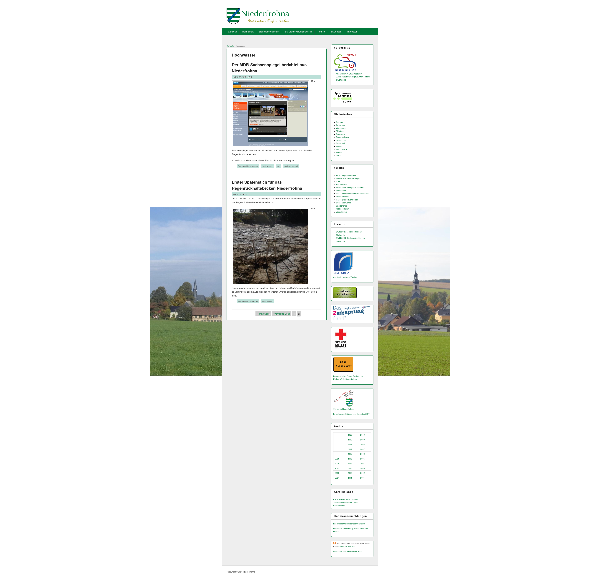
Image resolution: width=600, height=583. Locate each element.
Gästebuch (340, 143)
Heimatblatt (248, 31)
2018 (350, 444)
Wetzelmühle (341, 211)
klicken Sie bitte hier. (346, 546)
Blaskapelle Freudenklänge (348, 178)
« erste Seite (263, 313)
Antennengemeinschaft (346, 175)
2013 (350, 468)
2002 (362, 473)
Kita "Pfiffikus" (342, 149)
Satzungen (336, 31)
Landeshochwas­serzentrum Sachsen (349, 523)
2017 (350, 449)
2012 (350, 473)
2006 (362, 453)
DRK (338, 181)
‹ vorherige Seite (281, 313)
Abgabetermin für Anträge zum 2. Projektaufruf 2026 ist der (353, 76)
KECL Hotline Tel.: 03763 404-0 (346, 499)
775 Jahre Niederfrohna (343, 409)
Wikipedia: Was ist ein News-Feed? (348, 551)
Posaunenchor (342, 196)
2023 (337, 468)
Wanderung (341, 128)
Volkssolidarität (342, 208)
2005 (362, 458)
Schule (339, 152)
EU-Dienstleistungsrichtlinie (298, 31)
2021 (337, 477)
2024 (337, 463)
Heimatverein (342, 184)
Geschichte (341, 140)
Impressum (352, 31)
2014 (350, 463)
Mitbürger (340, 131)
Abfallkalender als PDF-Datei (345, 502)
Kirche (339, 146)
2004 (362, 463)
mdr (278, 166)
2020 (350, 434)
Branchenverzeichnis (269, 31)
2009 (362, 439)
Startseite (232, 31)
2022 (337, 473)
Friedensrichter (342, 137)
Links (338, 155)
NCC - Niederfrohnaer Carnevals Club (352, 193)
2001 (362, 477)
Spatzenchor (341, 205)
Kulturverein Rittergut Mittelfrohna (350, 187)
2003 (362, 468)
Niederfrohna (249, 571)
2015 (350, 458)
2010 (362, 434)
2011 (350, 477)
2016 (350, 453)
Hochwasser (267, 166)
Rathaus (339, 122)
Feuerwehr (340, 134)
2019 (350, 439)
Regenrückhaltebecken (248, 166)
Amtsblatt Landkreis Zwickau (345, 277)
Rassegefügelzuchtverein (347, 199)
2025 (337, 458)
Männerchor (341, 190)
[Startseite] (258, 23)
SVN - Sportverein (343, 202)
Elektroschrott (339, 505)
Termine (321, 31)
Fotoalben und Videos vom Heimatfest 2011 (351, 414)
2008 (362, 444)
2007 (362, 449)
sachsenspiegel (291, 166)
